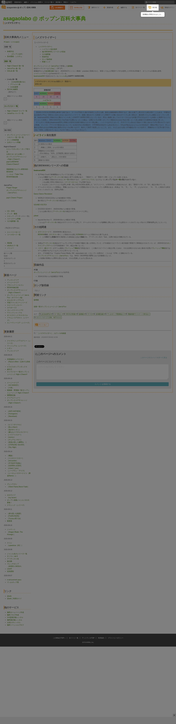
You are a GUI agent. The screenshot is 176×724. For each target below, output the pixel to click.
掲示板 (154, 7)
